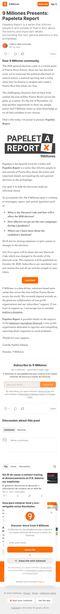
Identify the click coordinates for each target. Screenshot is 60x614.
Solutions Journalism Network (25, 323)
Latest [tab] (13, 466)
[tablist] (15, 430)
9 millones (20, 492)
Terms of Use (46, 567)
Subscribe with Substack (32, 560)
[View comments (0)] (15, 54)
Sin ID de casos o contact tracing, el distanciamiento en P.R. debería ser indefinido (23, 478)
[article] (30, 485)
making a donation (12, 312)
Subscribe (43, 4)
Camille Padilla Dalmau (20, 44)
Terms (35, 593)
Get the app (44, 600)
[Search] (55, 466)
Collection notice (48, 593)
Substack (15, 607)
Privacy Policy (32, 573)
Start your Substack (22, 600)
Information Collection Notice (39, 570)
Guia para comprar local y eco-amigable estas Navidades (21, 504)
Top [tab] (5, 466)
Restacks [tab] (21, 430)
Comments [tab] (9, 430)
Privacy (26, 593)
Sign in (54, 4)
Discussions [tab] (24, 466)
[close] (51, 512)
